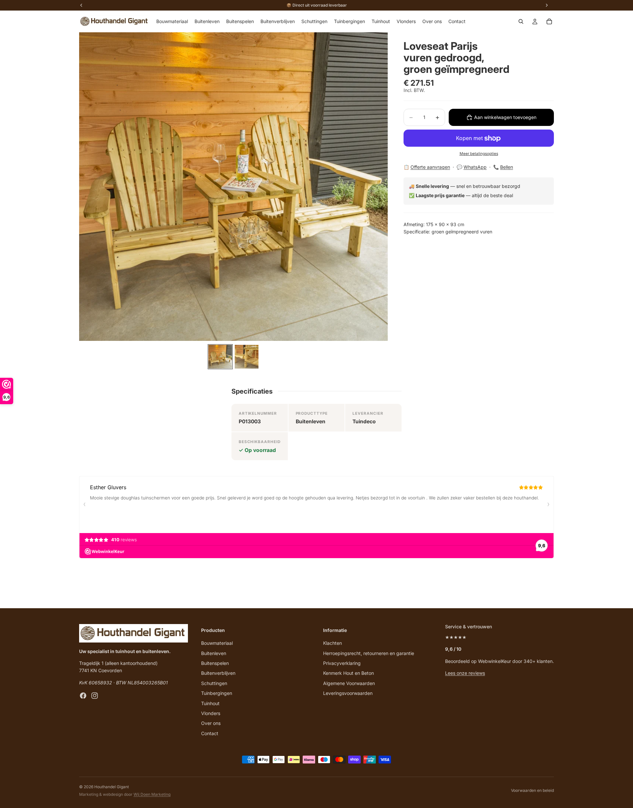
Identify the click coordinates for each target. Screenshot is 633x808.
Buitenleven (213, 653)
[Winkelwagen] (549, 21)
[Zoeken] (521, 21)
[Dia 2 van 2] (246, 357)
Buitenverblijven (218, 673)
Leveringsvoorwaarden (348, 693)
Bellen (506, 167)
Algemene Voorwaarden (349, 683)
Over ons (211, 723)
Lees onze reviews (465, 673)
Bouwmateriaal (217, 643)
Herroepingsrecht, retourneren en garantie (368, 653)
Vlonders (210, 713)
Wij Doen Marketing (152, 794)
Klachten (332, 643)
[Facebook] (83, 696)
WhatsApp (475, 167)
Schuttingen (214, 683)
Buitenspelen (215, 663)
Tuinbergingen (216, 693)
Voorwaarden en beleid (532, 790)
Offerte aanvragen (430, 167)
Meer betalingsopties (479, 153)
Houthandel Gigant (111, 786)
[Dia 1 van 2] (220, 357)
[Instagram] (95, 696)
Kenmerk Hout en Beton (348, 673)
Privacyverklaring (342, 663)
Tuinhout (210, 703)
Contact (209, 733)
